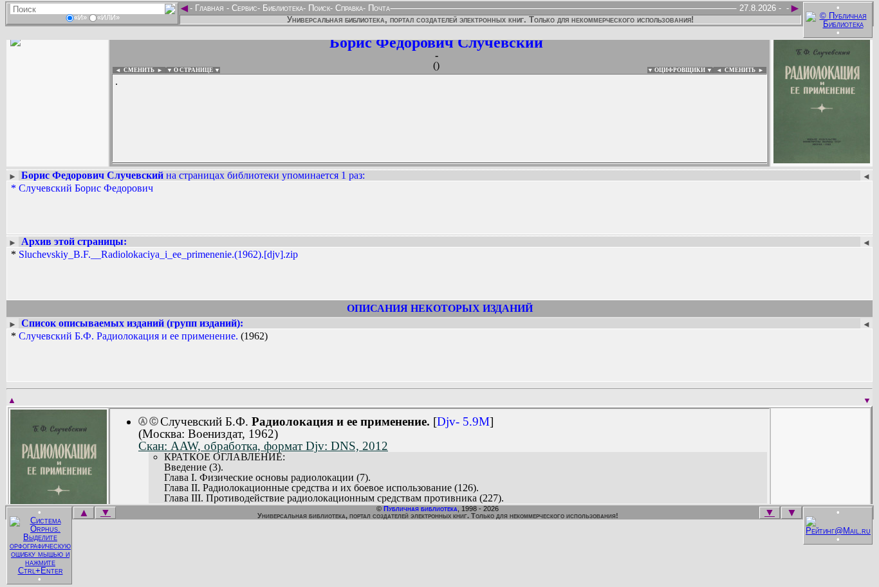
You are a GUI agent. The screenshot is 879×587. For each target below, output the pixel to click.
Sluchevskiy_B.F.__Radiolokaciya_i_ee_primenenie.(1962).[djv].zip (158, 254)
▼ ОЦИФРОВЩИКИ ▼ (679, 70)
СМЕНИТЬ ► (745, 70)
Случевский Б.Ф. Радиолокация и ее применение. (128, 335)
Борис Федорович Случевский (436, 42)
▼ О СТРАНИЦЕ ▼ (193, 70)
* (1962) (139, 336)
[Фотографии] (57, 159)
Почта (377, 8)
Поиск (318, 8)
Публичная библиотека (421, 508)
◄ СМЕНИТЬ (133, 70)
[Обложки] (821, 159)
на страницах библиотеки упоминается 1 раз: (193, 175)
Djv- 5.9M (463, 421)
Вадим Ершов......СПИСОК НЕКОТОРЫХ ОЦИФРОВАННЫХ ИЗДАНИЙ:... (424, 163)
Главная (209, 8)
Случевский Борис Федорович (86, 188)
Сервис (243, 8)
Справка (348, 8)
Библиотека (281, 8)
